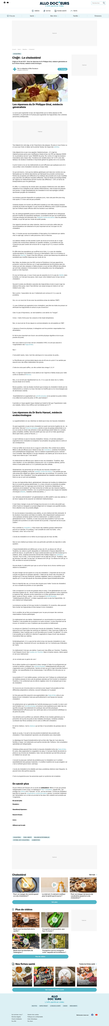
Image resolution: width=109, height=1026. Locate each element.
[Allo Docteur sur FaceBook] (4, 2)
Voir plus (54, 902)
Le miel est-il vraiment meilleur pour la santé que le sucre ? (53, 895)
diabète (61, 275)
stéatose (32, 726)
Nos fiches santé (25, 964)
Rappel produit (44, 1006)
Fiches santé (61, 11)
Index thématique (32, 1019)
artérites (56, 147)
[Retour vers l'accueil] (54, 4)
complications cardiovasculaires (36, 793)
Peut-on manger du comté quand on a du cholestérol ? (25, 895)
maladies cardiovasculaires (45, 217)
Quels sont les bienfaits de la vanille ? (24, 930)
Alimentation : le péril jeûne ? (65, 983)
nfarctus (28, 374)
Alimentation (36, 840)
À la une (12, 16)
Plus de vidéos (23, 909)
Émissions (98, 16)
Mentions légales (16, 1017)
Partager (63, 69)
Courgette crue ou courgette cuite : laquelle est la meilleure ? (54, 951)
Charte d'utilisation (17, 1019)
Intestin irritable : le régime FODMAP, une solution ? (43, 982)
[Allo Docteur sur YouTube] (96, 1014)
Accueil (14, 49)
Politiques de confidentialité (35, 1017)
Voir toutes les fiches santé (54, 990)
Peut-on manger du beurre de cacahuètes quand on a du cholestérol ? (82, 896)
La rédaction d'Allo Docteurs (29, 68)
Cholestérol (31, 49)
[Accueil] (54, 999)
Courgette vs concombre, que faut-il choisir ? (53, 930)
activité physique (41, 396)
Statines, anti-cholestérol (21, 840)
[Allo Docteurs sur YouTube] (8, 2)
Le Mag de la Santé (55, 1006)
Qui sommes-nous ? (17, 1014)
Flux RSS (14, 1021)
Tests (75, 11)
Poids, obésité (28, 837)
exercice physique (32, 428)
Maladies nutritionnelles (41, 837)
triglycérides (29, 344)
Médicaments (73, 1006)
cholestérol (47, 450)
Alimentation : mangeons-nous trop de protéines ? (86, 982)
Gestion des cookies (33, 1014)
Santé (32, 16)
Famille (75, 16)
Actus (48, 11)
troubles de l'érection (36, 652)
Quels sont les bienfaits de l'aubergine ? (23, 951)
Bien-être (53, 16)
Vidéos (36, 11)
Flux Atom (30, 1021)
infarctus (23, 255)
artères (23, 791)
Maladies (25, 49)
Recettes (34, 1006)
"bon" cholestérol (46, 789)
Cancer (65, 1006)
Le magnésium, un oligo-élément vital (21, 983)
